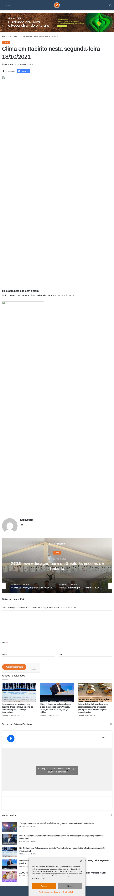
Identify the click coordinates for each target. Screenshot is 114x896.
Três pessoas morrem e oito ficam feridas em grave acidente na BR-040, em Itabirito (56, 823)
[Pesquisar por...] (110, 6)
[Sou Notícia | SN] (57, 5)
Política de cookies (46, 892)
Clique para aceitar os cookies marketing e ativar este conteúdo (57, 770)
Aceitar (44, 886)
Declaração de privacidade (64, 892)
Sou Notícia (8, 64)
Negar (70, 886)
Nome (5, 642)
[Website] (22, 524)
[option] (57, 565)
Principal (8, 36)
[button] (81, 861)
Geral (15, 36)
